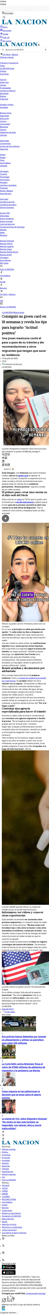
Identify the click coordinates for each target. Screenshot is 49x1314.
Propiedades (5, 88)
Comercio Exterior (8, 90)
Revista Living (6, 249)
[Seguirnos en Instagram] (3, 1253)
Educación (4, 118)
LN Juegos (4, 171)
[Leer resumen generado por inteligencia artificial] (3, 454)
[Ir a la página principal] (24, 23)
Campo (3, 85)
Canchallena (5, 163)
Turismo (3, 174)
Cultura (3, 121)
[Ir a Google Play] (8, 1268)
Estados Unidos (6, 104)
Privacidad (40, 1293)
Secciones (7, 30)
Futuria (3, 79)
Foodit (5, 34)
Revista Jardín (6, 255)
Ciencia (3, 129)
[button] (24, 175)
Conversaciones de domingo (12, 227)
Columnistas (5, 143)
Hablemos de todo (8, 132)
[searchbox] (24, 49)
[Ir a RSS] (3, 1260)
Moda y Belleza (6, 191)
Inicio (5, 27)
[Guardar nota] (6, 454)
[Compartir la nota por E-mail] (8, 464)
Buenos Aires (5, 113)
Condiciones (31, 1293)
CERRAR (3, 1)
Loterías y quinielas (8, 185)
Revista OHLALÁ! (7, 241)
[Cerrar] (38, 45)
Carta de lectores (7, 224)
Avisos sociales (6, 221)
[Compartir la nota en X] (6, 464)
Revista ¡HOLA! (6, 243)
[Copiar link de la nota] (3, 461)
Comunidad (5, 124)
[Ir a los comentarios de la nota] (8, 454)
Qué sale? (4, 199)
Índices (3, 96)
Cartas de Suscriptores (10, 146)
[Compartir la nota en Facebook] (3, 464)
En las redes (10, 1012)
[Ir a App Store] (8, 1274)
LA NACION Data (7, 68)
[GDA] (8, 1302)
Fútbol (2, 154)
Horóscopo (5, 179)
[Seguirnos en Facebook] (3, 1239)
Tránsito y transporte (9, 63)
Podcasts (4, 188)
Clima (2, 65)
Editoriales (4, 140)
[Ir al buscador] (4, 17)
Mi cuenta (7, 41)
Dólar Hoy (4, 82)
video (19, 499)
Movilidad (4, 93)
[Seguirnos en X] (3, 1246)
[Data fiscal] (3, 1310)
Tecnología (4, 177)
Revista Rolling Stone (9, 252)
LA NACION (7, 312)
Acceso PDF (5, 213)
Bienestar (4, 127)
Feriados (3, 182)
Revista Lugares (7, 246)
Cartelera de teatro (8, 204)
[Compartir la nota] (3, 458)
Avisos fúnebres (7, 218)
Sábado (3, 229)
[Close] (3, 1131)
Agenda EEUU (8, 1009)
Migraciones (18, 312)
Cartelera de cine (7, 202)
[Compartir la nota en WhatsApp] (6, 458)
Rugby (2, 157)
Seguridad (4, 115)
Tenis (2, 160)
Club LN (6, 37)
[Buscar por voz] (45, 49)
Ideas (2, 232)
